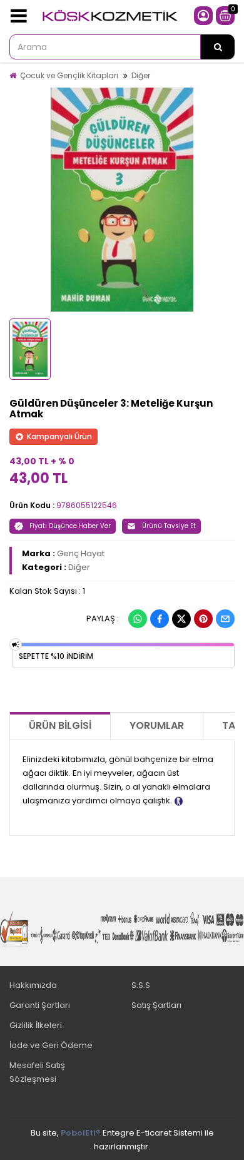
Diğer (140, 75)
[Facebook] (159, 618)
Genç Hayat (80, 553)
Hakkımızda (33, 985)
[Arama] (218, 46)
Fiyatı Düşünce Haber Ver (70, 526)
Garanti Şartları (39, 1005)
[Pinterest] (203, 618)
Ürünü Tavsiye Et (169, 526)
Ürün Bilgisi (60, 725)
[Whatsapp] (137, 618)
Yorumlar (157, 725)
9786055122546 (86, 505)
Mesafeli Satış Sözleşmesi (37, 1072)
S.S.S (140, 985)
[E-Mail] (225, 618)
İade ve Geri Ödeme (51, 1045)
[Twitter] (181, 618)
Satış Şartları (156, 1005)
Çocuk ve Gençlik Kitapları (69, 75)
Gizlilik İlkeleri (35, 1025)
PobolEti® (81, 1133)
